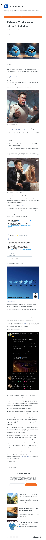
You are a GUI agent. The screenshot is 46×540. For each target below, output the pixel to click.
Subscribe (23, 16)
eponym (17, 80)
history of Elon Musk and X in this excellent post (18, 129)
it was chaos (21, 205)
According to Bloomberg (12, 76)
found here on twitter (10, 391)
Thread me (29, 456)
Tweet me (23, 456)
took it (28, 258)
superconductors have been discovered (17, 443)
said (36, 68)
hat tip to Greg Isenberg (11, 301)
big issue (26, 323)
